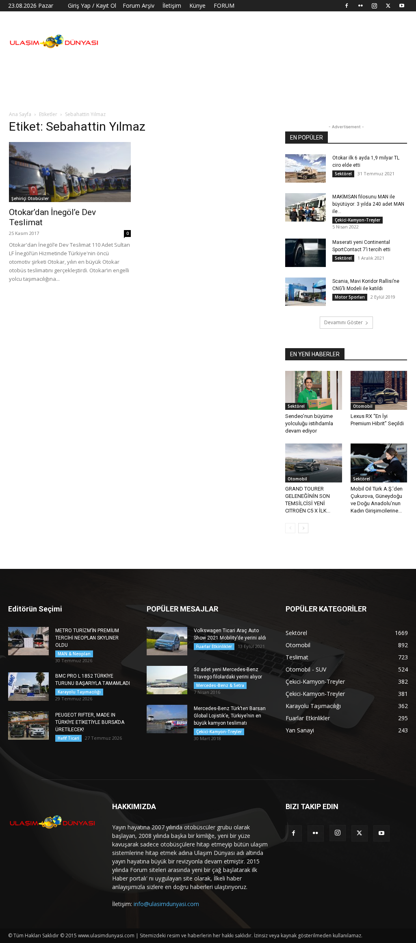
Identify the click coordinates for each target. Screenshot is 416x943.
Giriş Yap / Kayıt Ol (92, 5)
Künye (197, 5)
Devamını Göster (343, 322)
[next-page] (303, 528)
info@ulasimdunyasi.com (166, 904)
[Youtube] (402, 5)
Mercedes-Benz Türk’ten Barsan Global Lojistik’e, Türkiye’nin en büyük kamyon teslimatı (230, 716)
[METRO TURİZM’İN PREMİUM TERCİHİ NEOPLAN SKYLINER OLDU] (28, 641)
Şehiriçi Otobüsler (30, 198)
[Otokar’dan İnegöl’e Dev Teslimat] (70, 172)
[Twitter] (388, 5)
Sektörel (343, 174)
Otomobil (363, 406)
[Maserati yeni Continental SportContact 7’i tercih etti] (305, 253)
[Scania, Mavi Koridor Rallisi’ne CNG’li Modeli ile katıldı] (305, 292)
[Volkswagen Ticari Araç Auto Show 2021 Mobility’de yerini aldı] (167, 641)
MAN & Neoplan (74, 654)
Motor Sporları (350, 297)
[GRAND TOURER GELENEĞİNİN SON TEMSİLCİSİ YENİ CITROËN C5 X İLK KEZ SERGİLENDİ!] (313, 463)
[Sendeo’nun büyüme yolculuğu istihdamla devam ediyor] (313, 390)
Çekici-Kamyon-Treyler (357, 220)
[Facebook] (346, 5)
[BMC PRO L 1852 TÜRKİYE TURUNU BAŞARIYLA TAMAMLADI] (28, 686)
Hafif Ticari (68, 738)
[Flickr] (360, 5)
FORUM (224, 5)
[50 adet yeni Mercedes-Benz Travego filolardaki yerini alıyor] (167, 680)
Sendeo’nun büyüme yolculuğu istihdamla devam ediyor (309, 423)
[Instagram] (374, 5)
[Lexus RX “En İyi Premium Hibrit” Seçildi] (379, 390)
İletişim (171, 5)
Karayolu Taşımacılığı (79, 692)
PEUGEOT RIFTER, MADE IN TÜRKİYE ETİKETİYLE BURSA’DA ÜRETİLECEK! (89, 722)
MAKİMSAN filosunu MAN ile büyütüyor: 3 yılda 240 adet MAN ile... (368, 204)
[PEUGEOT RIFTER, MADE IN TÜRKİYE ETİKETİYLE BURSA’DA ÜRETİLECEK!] (28, 725)
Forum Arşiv (138, 5)
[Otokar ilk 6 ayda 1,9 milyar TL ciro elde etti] (305, 168)
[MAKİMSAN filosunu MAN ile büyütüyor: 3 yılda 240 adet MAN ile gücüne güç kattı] (305, 207)
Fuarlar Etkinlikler (214, 646)
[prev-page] (290, 528)
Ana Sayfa (20, 114)
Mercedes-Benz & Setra (220, 685)
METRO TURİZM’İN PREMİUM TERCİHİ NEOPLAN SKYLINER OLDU (87, 638)
